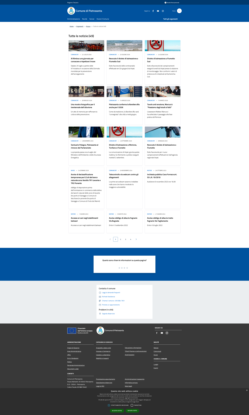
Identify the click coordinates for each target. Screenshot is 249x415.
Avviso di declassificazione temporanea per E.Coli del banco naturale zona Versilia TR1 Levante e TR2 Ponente (86, 179)
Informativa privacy (131, 382)
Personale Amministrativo (76, 365)
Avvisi (73, 170)
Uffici (69, 355)
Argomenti (79, 26)
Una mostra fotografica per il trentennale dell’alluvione (83, 106)
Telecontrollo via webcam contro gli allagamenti (123, 176)
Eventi (156, 368)
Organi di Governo (73, 348)
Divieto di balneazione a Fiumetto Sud (161, 60)
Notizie (149, 170)
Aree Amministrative (74, 351)
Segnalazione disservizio (104, 382)
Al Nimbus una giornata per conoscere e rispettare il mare (83, 60)
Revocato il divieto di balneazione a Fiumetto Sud (123, 60)
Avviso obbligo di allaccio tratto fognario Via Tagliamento (160, 219)
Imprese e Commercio (103, 351)
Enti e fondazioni (72, 358)
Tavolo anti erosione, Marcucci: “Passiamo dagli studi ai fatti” (160, 106)
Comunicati (74, 54)
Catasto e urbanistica (103, 355)
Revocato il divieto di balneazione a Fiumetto (161, 146)
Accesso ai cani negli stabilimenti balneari (84, 219)
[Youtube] (157, 10)
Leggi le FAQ (100, 386)
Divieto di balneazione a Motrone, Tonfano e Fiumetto (123, 146)
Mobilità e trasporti (102, 358)
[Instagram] (162, 10)
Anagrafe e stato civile (103, 348)
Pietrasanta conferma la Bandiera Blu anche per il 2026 (124, 106)
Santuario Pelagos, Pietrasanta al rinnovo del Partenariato (84, 146)
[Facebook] (152, 10)
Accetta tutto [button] (117, 410)
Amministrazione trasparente (134, 379)
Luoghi (156, 364)
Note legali (128, 386)
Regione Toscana (72, 2)
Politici (69, 362)
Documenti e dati (73, 369)
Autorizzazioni (129, 355)
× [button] (247, 390)
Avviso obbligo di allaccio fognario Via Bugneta (123, 219)
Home (72, 26)
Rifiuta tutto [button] (132, 410)
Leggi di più (135, 402)
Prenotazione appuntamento (105, 379)
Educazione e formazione (133, 348)
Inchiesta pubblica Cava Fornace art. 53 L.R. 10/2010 (162, 176)
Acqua (88, 26)
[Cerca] (179, 10)
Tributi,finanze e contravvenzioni (136, 351)
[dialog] (124, 401)
